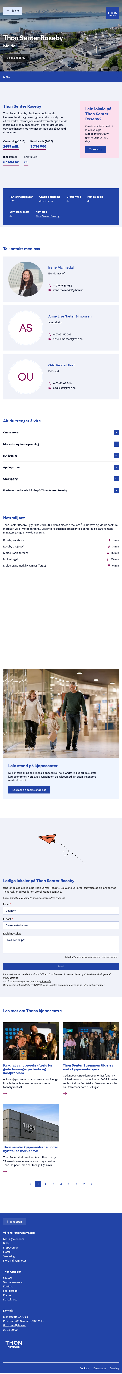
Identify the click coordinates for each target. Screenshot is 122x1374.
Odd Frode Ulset (61, 365)
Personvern (99, 1368)
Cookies (84, 1368)
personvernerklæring (68, 985)
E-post (7, 919)
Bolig (6, 1243)
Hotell (6, 1251)
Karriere (8, 1286)
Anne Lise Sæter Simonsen (70, 316)
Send (61, 966)
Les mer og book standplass (29, 789)
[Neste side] (91, 1184)
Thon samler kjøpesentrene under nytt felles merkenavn (30, 1149)
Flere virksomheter (14, 1260)
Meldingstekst (12, 933)
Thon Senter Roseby (48, 216)
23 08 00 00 (10, 1329)
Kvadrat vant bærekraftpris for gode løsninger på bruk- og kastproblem (27, 1069)
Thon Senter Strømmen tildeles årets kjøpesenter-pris (88, 1067)
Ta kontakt (95, 149)
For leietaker (10, 1290)
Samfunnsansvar (13, 1282)
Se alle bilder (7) (16, 57)
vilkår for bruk (90, 985)
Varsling (114, 1368)
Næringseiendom (13, 1239)
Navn (6, 904)
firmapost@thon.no (14, 1325)
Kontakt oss (10, 1299)
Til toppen (16, 1221)
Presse (7, 1295)
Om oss (7, 1277)
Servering (9, 1256)
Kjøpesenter (10, 1247)
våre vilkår (45, 981)
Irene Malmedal (61, 267)
